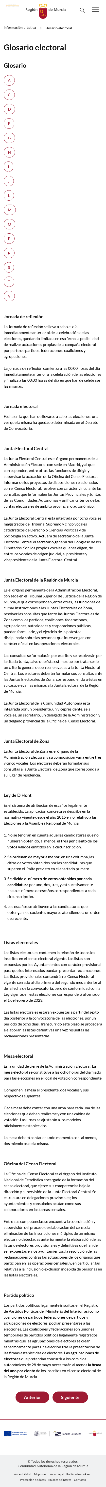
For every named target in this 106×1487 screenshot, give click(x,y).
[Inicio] (46, 9)
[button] (95, 13)
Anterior (32, 1397)
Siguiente (70, 1397)
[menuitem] (22, 1474)
